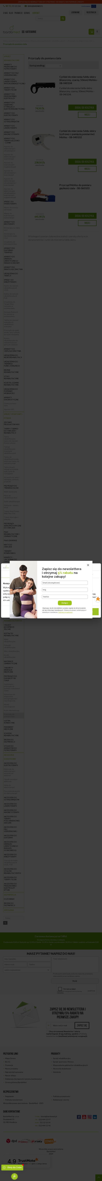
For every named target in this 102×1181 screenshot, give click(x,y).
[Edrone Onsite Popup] (51, 590)
